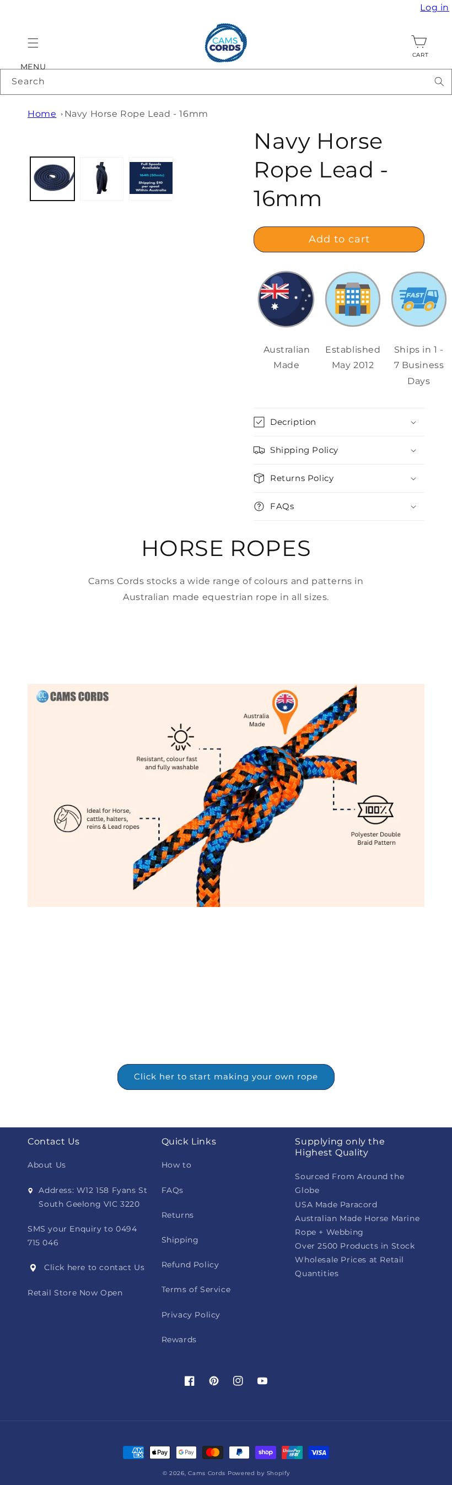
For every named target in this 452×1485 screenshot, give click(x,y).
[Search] (439, 81)
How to (177, 1165)
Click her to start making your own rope (226, 1076)
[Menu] (33, 43)
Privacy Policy (191, 1315)
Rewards (179, 1339)
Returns (178, 1215)
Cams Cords (206, 1473)
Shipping (180, 1240)
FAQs (173, 1190)
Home (42, 114)
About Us (47, 1165)
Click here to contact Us (94, 1267)
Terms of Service (196, 1289)
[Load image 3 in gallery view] (151, 179)
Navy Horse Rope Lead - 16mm (136, 114)
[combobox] (226, 81)
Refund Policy (190, 1265)
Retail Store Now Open (75, 1293)
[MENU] (33, 43)
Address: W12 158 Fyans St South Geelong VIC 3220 (93, 1197)
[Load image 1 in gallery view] (52, 179)
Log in (436, 8)
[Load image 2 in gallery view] (102, 179)
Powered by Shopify (259, 1473)
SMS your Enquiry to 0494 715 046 (82, 1236)
